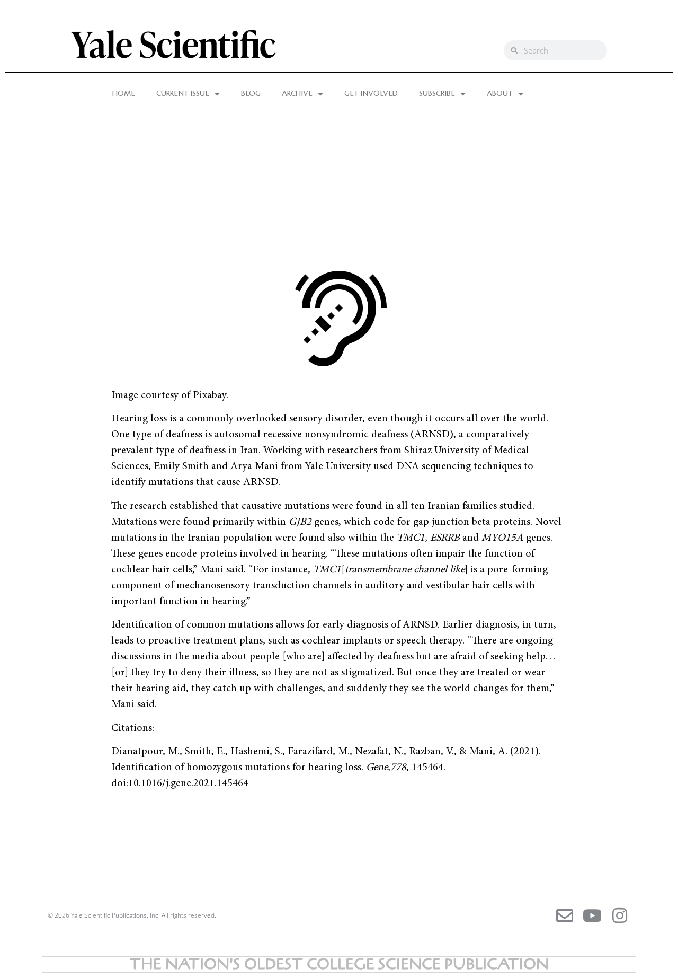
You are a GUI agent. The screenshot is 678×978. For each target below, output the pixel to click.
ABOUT (500, 94)
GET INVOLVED (371, 94)
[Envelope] (564, 915)
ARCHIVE (297, 94)
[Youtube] (592, 915)
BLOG (251, 94)
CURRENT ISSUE (182, 94)
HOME (123, 94)
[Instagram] (619, 915)
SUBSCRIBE (437, 94)
